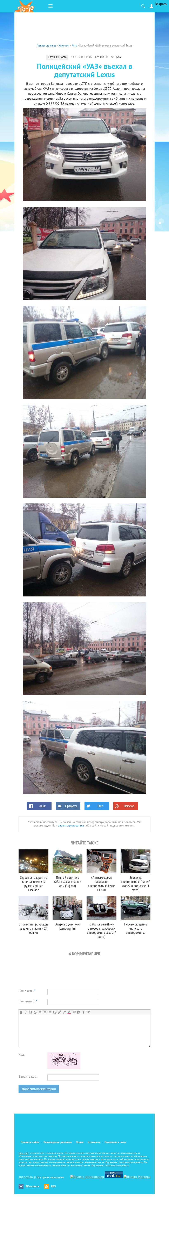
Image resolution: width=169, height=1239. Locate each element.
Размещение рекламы (57, 1142)
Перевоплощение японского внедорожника (135, 928)
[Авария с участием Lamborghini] (67, 908)
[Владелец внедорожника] (135, 861)
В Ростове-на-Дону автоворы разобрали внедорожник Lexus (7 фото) (101, 930)
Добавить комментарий (39, 1089)
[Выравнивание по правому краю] (49, 1012)
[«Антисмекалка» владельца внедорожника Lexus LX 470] (101, 861)
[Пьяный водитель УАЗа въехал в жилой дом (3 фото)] (67, 861)
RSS (53, 1186)
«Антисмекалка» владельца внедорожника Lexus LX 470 (101, 883)
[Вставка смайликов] (54, 1012)
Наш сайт (24, 1153)
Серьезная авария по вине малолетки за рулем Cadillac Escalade (33, 883)
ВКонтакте (32, 1186)
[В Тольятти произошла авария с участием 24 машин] (33, 908)
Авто (64, 57)
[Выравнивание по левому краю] (40, 1012)
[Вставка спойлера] (88, 1012)
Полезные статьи (115, 1142)
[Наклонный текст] (25, 1012)
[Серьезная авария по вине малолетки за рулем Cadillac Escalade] (33, 861)
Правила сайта (30, 1142)
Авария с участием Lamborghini (67, 926)
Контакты (94, 1142)
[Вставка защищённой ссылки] (64, 1012)
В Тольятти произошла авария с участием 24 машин (33, 928)
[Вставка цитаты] (78, 1012)
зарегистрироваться (71, 826)
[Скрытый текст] (74, 1012)
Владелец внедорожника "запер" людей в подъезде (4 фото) (135, 883)
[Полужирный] (21, 1012)
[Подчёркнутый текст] (30, 1012)
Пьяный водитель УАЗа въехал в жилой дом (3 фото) (67, 881)
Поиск (80, 1142)
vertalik (102, 57)
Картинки (53, 57)
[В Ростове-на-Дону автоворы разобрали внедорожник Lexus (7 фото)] (101, 908)
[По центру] (45, 1012)
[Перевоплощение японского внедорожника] (135, 908)
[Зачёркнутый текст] (35, 1012)
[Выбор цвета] (69, 1012)
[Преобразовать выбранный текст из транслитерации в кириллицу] (83, 1012)
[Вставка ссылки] (59, 1012)
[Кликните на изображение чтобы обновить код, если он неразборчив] (63, 1068)
